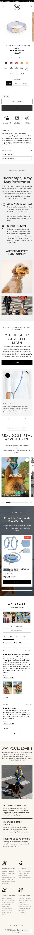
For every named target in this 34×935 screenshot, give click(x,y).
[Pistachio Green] (6, 68)
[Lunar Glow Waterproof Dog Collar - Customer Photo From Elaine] (13, 620)
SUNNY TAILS (9, 929)
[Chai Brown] (22, 63)
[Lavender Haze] (27, 68)
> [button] (23, 734)
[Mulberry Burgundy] (22, 68)
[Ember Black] (6, 63)
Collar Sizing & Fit (7, 150)
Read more (4, 144)
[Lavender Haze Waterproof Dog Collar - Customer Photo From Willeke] (20, 614)
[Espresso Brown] (11, 63)
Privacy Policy (11, 930)
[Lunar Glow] (17, 74)
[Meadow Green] (11, 68)
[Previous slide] (3, 502)
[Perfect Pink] (12, 74)
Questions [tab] (19, 637)
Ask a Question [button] (18, 631)
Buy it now (17, 108)
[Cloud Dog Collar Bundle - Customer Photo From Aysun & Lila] (27, 614)
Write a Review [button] (17, 626)
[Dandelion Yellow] (27, 63)
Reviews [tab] (6, 637)
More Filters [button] (19, 643)
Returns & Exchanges (8, 154)
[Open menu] (4, 6)
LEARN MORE (17, 362)
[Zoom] (6, 38)
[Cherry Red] (17, 63)
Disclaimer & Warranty (8, 158)
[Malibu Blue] (17, 68)
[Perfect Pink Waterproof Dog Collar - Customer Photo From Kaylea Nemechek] (20, 620)
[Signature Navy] (22, 74)
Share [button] (6, 697)
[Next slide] (31, 502)
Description (5, 130)
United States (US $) (16, 925)
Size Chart (5, 96)
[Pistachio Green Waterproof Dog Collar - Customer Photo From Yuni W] (27, 620)
